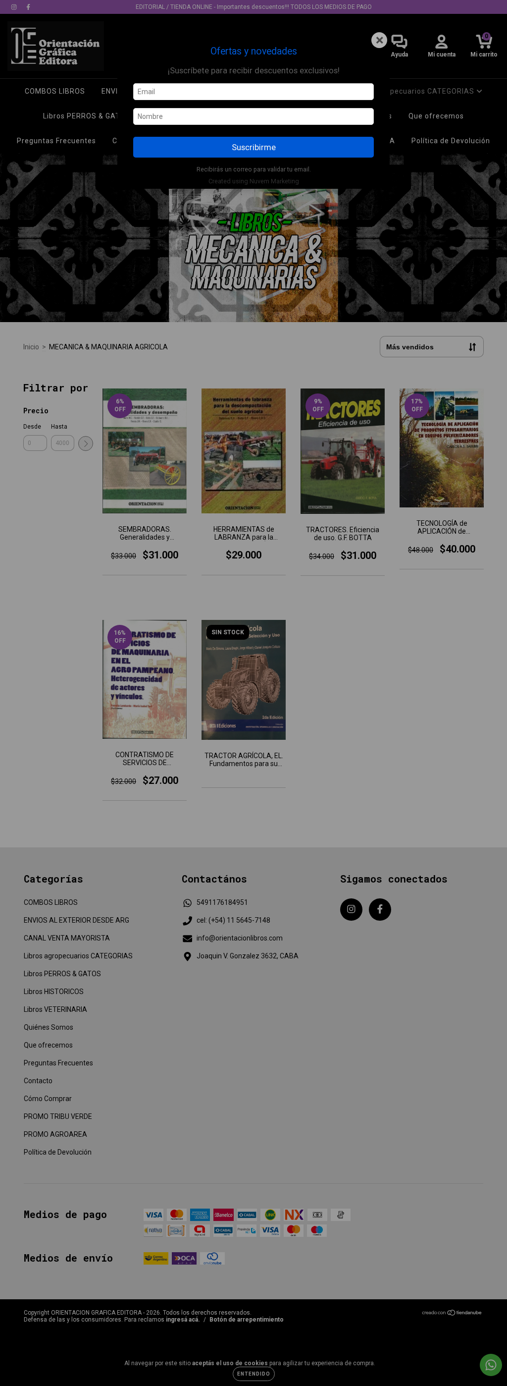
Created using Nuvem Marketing (253, 181)
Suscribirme (254, 147)
